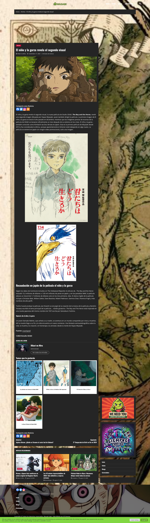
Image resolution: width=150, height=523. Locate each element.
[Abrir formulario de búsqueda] (135, 4)
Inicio (107, 4)
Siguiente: (85, 441)
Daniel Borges (48, 480)
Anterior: (34, 441)
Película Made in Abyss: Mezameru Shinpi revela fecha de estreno (82, 474)
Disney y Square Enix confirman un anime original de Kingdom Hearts (27, 474)
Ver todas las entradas (40, 352)
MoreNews (56, 516)
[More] (28, 109)
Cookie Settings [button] (135, 520)
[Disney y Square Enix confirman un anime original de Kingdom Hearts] (29, 462)
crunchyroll (26, 331)
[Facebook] (17, 109)
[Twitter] (21, 109)
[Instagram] (24, 109)
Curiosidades (129, 4)
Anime (113, 4)
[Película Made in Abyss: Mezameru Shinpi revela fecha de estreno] (84, 462)
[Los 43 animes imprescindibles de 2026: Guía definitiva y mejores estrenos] (56, 462)
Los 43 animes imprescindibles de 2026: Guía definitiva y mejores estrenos (54, 475)
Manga (120, 4)
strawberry (75, 478)
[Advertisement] (75, 28)
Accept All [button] (144, 520)
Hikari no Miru (22, 54)
